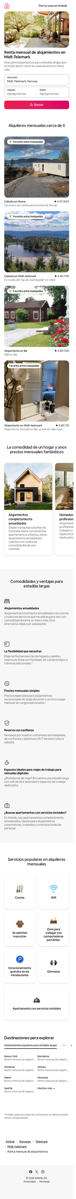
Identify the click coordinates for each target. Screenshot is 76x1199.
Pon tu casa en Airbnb (53, 6)
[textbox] (20, 94)
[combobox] (36, 81)
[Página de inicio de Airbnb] (7, 5)
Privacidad (30, 1181)
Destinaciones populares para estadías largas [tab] (30, 1045)
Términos (44, 1181)
